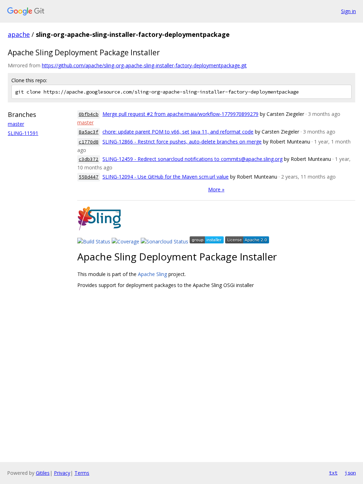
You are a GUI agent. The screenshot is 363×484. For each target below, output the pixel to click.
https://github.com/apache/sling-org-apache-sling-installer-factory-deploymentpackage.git (144, 65)
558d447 (89, 177)
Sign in (348, 11)
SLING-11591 (23, 133)
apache (19, 34)
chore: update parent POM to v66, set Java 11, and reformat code (177, 131)
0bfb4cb (89, 114)
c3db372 (89, 159)
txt (333, 472)
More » (216, 189)
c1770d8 (89, 142)
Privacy (62, 472)
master (16, 123)
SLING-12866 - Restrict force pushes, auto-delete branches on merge (182, 141)
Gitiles (43, 472)
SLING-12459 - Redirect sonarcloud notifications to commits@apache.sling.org (192, 159)
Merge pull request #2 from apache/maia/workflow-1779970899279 (180, 114)
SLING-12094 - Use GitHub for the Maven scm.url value (165, 176)
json (350, 472)
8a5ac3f (89, 132)
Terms (81, 472)
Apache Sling (152, 274)
